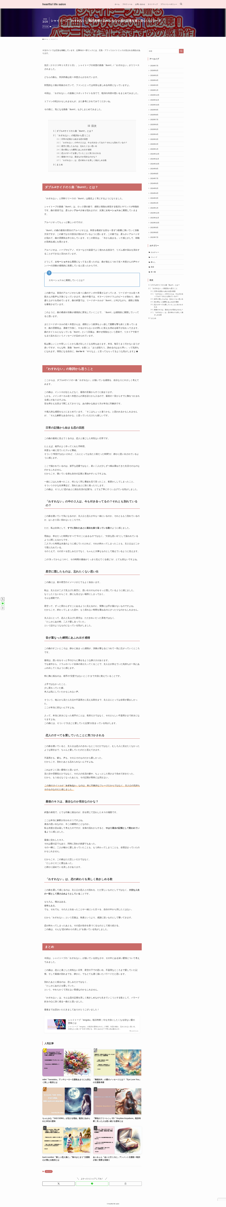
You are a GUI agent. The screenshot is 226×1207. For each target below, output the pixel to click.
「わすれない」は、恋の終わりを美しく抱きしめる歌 (84, 160)
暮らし (153, 262)
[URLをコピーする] (125, 1184)
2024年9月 (154, 169)
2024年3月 (154, 198)
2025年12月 (154, 95)
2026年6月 (154, 70)
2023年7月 (154, 237)
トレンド (55, 26)
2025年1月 (154, 149)
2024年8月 (154, 174)
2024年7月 (154, 178)
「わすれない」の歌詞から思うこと (73, 135)
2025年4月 (154, 134)
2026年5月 (154, 75)
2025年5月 (154, 129)
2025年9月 (154, 110)
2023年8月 (154, 232)
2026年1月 (154, 90)
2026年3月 (154, 85)
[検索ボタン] (181, 4)
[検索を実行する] (181, 51)
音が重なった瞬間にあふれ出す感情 (76, 150)
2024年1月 (154, 208)
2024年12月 (154, 154)
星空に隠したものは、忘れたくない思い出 (79, 146)
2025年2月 (154, 144)
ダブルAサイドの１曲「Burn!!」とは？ (74, 131)
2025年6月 (154, 124)
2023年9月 (154, 227)
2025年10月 (154, 105)
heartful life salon (54, 4)
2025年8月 (154, 115)
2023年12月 (154, 213)
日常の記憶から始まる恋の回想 (74, 139)
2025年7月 (154, 119)
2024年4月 (154, 193)
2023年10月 (154, 223)
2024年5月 (154, 188)
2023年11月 (154, 218)
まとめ (59, 164)
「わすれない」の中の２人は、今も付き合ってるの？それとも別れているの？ (94, 142)
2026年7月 (154, 66)
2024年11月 (154, 159)
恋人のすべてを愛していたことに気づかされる (81, 153)
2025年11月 (154, 100)
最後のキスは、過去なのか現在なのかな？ (79, 157)
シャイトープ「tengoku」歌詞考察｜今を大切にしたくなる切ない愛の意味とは (101, 1021)
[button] (58, 1184)
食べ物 (153, 272)
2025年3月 (154, 139)
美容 (152, 267)
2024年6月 (154, 183)
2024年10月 (154, 164)
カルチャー (155, 252)
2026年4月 (154, 80)
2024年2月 (154, 203)
